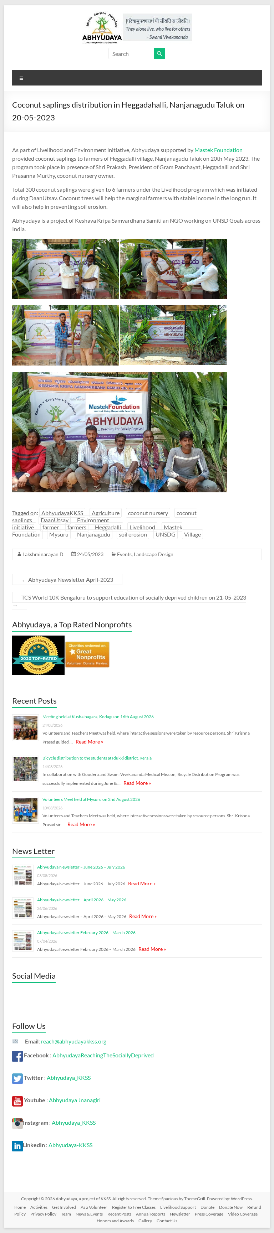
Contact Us (167, 1220)
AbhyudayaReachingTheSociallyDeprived (103, 1055)
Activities (38, 1207)
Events (124, 554)
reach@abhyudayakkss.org (73, 1041)
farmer (50, 527)
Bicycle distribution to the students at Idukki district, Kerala (97, 758)
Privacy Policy (43, 1214)
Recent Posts (119, 1214)
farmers (76, 527)
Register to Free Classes (134, 1207)
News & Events (89, 1214)
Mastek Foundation (218, 149)
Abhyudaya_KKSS (69, 1077)
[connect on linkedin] (17, 1144)
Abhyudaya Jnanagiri (75, 1100)
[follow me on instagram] (17, 1122)
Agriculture (106, 512)
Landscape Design (153, 554)
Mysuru (58, 534)
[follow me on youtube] (17, 1100)
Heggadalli (108, 527)
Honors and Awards (115, 1220)
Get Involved (64, 1207)
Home (20, 1207)
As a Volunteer (94, 1207)
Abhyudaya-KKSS (70, 1144)
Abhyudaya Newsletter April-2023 (67, 579)
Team (66, 1214)
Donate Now (231, 1207)
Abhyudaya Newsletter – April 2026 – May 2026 (81, 899)
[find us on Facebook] (17, 1055)
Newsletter (180, 1214)
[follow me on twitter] (17, 1077)
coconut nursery (148, 512)
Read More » (89, 742)
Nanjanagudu (93, 534)
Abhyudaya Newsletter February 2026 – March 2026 (86, 932)
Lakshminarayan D (43, 554)
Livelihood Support (178, 1207)
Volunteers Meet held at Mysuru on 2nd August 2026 (91, 799)
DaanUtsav (54, 520)
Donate (207, 1207)
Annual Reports (150, 1214)
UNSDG (166, 534)
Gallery (145, 1220)
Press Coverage (209, 1214)
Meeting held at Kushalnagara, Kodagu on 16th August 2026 (98, 716)
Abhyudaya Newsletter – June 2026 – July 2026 (81, 867)
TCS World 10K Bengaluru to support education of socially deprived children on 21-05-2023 (129, 601)
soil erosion (133, 534)
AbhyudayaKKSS (62, 512)
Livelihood (142, 527)
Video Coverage (243, 1214)
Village (192, 534)
